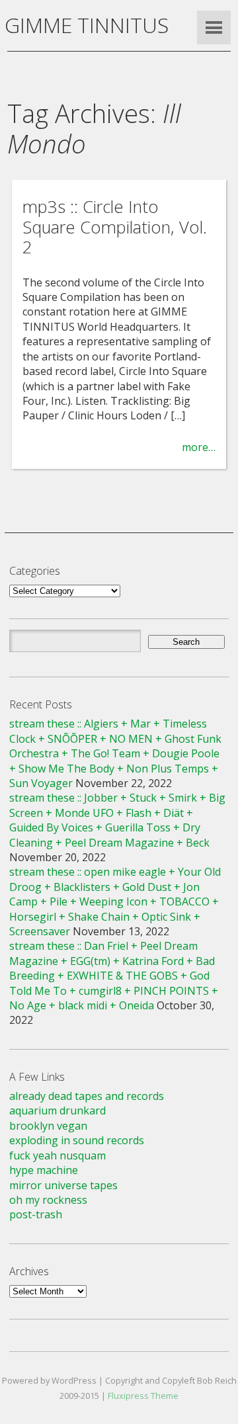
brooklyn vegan (48, 1125)
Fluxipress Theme (143, 1396)
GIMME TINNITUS (87, 25)
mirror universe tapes (63, 1185)
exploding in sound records (76, 1140)
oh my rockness (48, 1200)
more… (199, 447)
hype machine (43, 1170)
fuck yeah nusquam (57, 1155)
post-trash (35, 1214)
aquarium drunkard (57, 1110)
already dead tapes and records (86, 1096)
